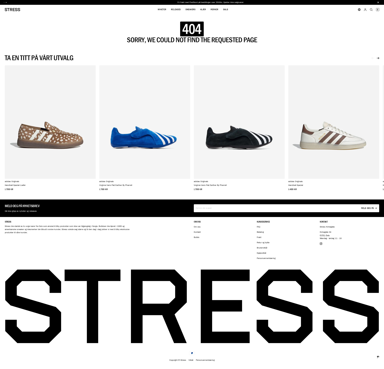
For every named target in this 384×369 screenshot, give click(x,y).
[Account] (365, 9)
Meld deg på (367, 208)
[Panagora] (378, 357)
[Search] (371, 9)
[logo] (12, 9)
